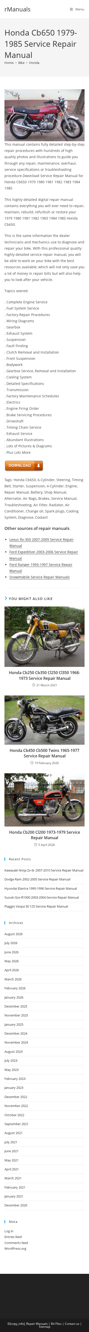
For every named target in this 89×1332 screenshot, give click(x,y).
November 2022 (16, 1105)
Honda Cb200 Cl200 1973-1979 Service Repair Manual (44, 834)
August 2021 (13, 1133)
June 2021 (11, 1151)
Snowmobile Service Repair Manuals (39, 577)
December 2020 (15, 1205)
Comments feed (16, 1242)
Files (58, 1324)
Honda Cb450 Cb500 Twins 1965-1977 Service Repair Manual (44, 753)
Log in (8, 1231)
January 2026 (13, 997)
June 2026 (11, 952)
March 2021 (13, 1178)
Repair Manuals (37, 1324)
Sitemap (44, 1327)
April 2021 (11, 1169)
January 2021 (13, 1196)
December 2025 (15, 1006)
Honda (34, 62)
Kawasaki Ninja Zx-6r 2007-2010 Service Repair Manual (43, 870)
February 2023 (14, 1078)
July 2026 (10, 943)
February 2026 (14, 988)
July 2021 (10, 1142)
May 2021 (11, 1160)
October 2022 (14, 1115)
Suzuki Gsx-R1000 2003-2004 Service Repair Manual (41, 897)
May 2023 (11, 1069)
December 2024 (15, 1033)
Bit (53, 1324)
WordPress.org (15, 1248)
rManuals (17, 9)
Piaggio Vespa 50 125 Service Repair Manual (36, 906)
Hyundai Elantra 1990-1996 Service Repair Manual (40, 888)
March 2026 (13, 979)
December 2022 (15, 1097)
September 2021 (16, 1124)
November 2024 (16, 1042)
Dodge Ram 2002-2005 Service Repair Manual (37, 879)
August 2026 (13, 934)
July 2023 (10, 1060)
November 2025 (16, 1015)
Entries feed (13, 1237)
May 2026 (11, 961)
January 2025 (13, 1024)
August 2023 (13, 1051)
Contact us (72, 1324)
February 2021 (14, 1187)
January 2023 (13, 1087)
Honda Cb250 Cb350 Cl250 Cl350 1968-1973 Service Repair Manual (44, 675)
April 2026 (11, 970)
